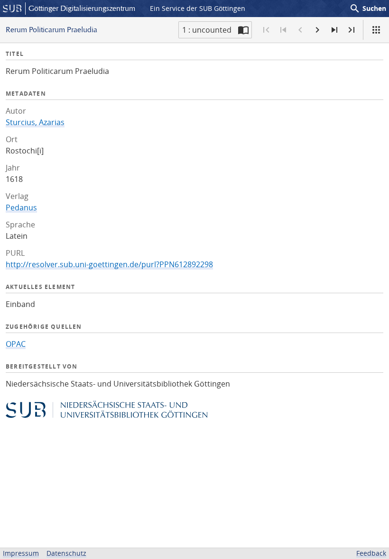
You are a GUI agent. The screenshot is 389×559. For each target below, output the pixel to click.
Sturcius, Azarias (35, 122)
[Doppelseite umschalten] (243, 29)
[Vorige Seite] (300, 29)
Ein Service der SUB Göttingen (197, 8)
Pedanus (21, 207)
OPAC (16, 344)
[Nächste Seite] (317, 29)
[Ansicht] (376, 30)
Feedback (371, 553)
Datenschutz (66, 553)
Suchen (367, 8)
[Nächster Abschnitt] (334, 29)
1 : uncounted (207, 30)
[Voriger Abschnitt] (283, 29)
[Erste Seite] (266, 29)
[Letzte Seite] (351, 29)
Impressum (21, 553)
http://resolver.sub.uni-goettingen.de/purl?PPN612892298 (109, 264)
